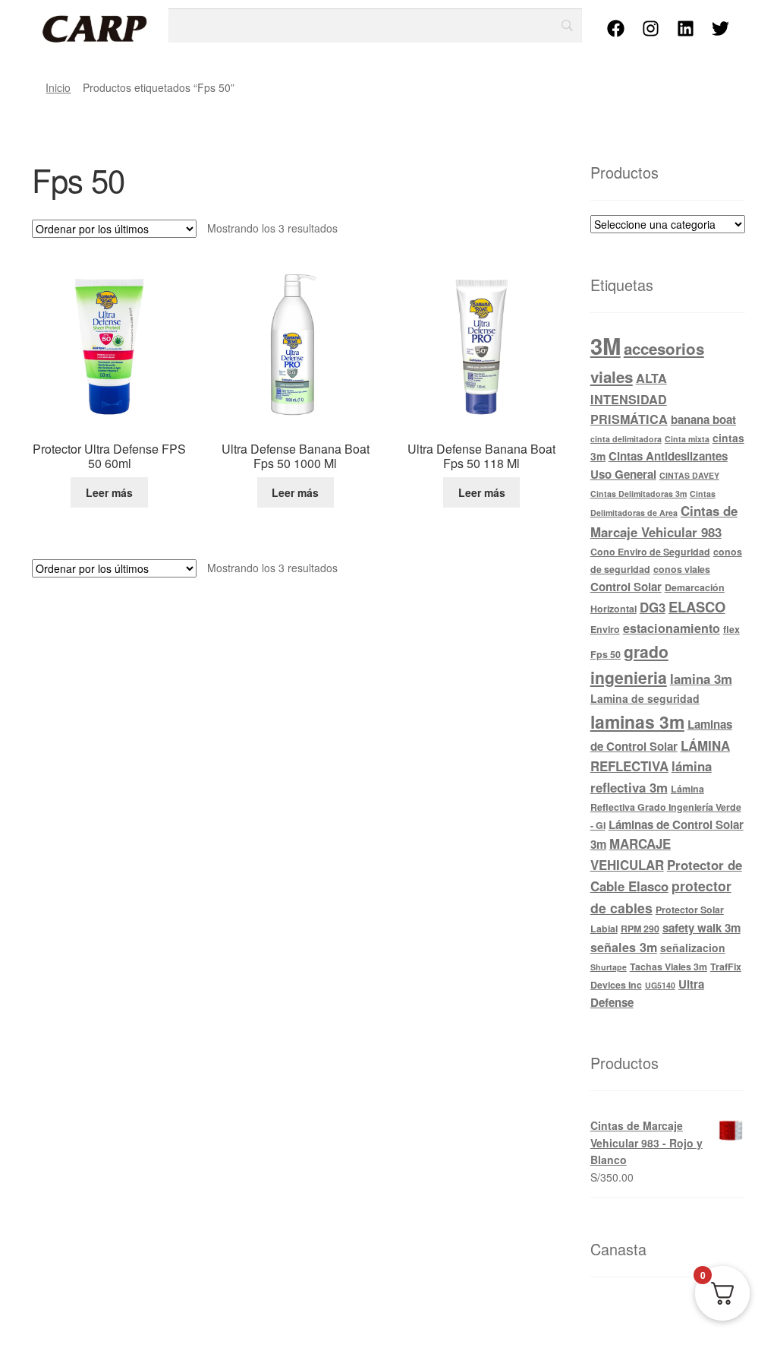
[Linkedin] (685, 28)
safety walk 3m (701, 927)
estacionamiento (671, 628)
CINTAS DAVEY (689, 475)
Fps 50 (605, 654)
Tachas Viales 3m (668, 966)
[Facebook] (616, 28)
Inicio (58, 87)
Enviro (605, 629)
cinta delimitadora (626, 439)
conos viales (681, 569)
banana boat (703, 419)
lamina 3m (701, 678)
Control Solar (626, 586)
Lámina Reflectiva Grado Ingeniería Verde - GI (665, 807)
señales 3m (623, 947)
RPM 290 (640, 928)
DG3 (652, 607)
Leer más (109, 492)
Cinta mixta (687, 439)
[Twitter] (720, 28)
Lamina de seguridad (645, 698)
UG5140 (660, 985)
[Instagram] (651, 28)
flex (731, 629)
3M (605, 346)
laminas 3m (637, 721)
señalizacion (692, 947)
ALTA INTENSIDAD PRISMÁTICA (629, 398)
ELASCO (696, 606)
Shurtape (608, 967)
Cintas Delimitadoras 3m (638, 493)
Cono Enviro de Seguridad (650, 552)
